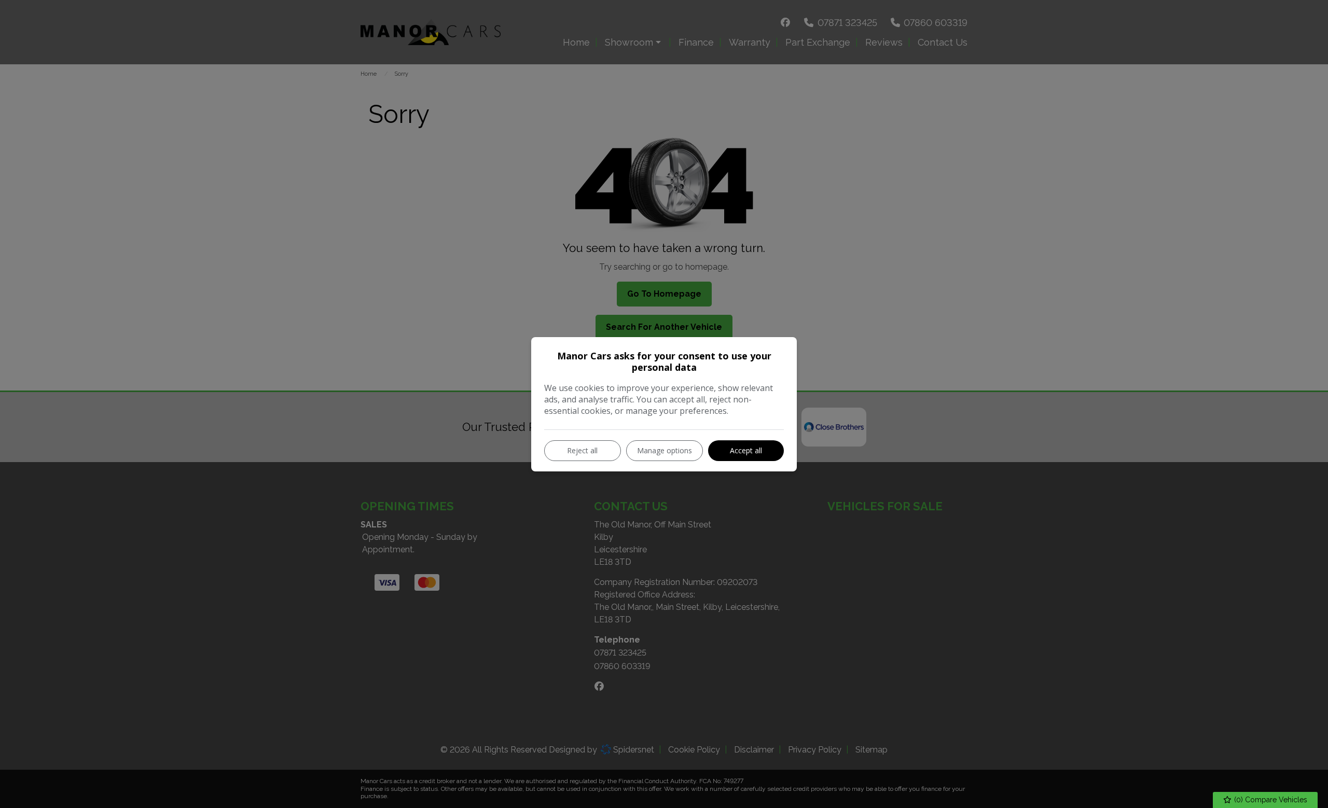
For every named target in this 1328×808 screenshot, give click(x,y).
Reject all (582, 450)
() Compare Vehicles (1269, 800)
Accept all (746, 450)
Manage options (664, 450)
